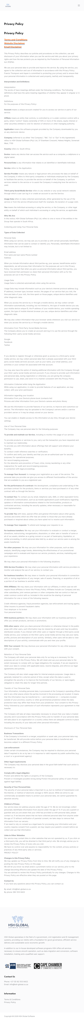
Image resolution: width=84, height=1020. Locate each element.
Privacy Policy (10, 1002)
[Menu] (79, 5)
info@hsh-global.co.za (19, 984)
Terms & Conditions (12, 999)
